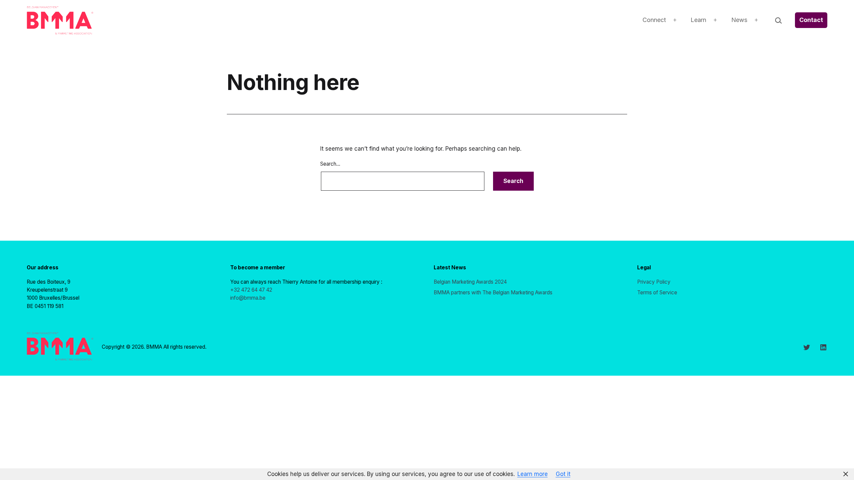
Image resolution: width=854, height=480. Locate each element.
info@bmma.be (248, 298)
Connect (654, 19)
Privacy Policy (654, 282)
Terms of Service (657, 292)
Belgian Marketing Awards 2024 (470, 282)
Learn (698, 19)
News (739, 19)
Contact (811, 19)
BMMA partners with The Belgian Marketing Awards (493, 292)
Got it (563, 474)
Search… (330, 164)
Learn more (532, 474)
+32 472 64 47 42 (251, 290)
